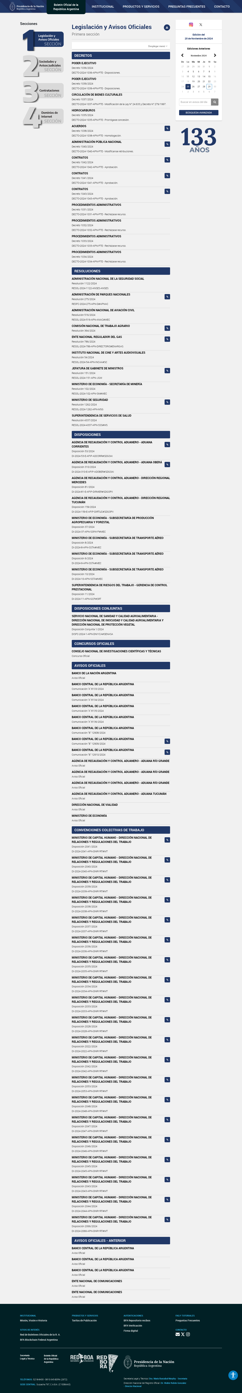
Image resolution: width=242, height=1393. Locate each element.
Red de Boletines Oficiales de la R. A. (40, 1334)
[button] (157, 46)
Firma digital (131, 1330)
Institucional (103, 6)
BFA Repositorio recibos (137, 1320)
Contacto (222, 6)
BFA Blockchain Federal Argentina (39, 1339)
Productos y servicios (141, 6)
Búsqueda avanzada (199, 112)
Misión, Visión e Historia (33, 1320)
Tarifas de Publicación (84, 1320)
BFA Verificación (133, 1325)
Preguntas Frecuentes (186, 6)
